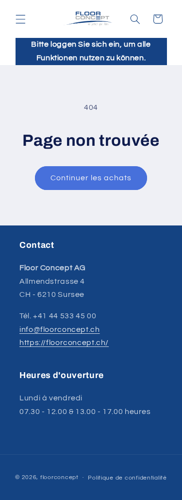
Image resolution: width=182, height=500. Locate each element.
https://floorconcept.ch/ (64, 342)
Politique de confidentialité (127, 478)
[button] (20, 19)
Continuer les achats (91, 178)
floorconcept (59, 477)
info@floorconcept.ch (59, 329)
